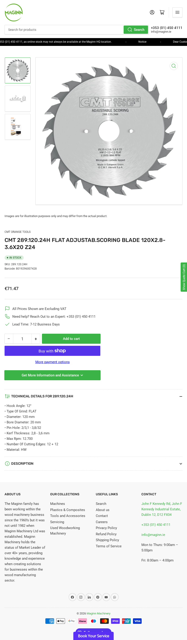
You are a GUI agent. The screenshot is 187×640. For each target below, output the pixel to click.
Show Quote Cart (184, 277)
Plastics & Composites (67, 510)
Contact (102, 516)
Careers (102, 522)
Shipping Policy (107, 540)
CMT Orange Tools (18, 231)
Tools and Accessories (67, 516)
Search (139, 30)
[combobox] (77, 29)
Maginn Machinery (98, 613)
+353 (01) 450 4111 (155, 525)
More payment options (52, 362)
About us (102, 510)
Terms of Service (109, 546)
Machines (57, 504)
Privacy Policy (106, 528)
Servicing (57, 522)
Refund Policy (106, 534)
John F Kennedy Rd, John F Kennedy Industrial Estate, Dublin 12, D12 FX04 (161, 509)
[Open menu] (177, 12)
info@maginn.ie (153, 535)
